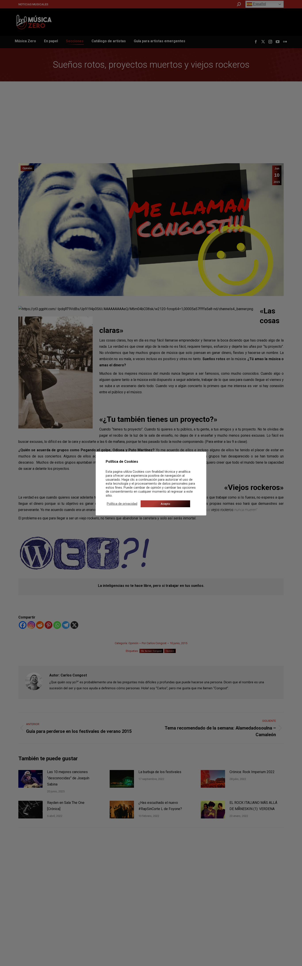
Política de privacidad (122, 504)
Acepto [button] (165, 503)
